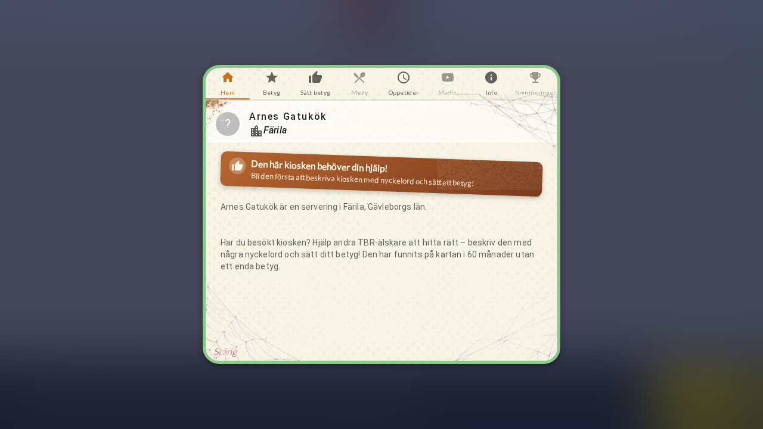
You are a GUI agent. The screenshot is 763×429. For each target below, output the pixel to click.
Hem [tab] (228, 92)
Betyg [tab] (271, 92)
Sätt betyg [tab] (315, 92)
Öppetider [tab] (404, 92)
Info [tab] (491, 92)
